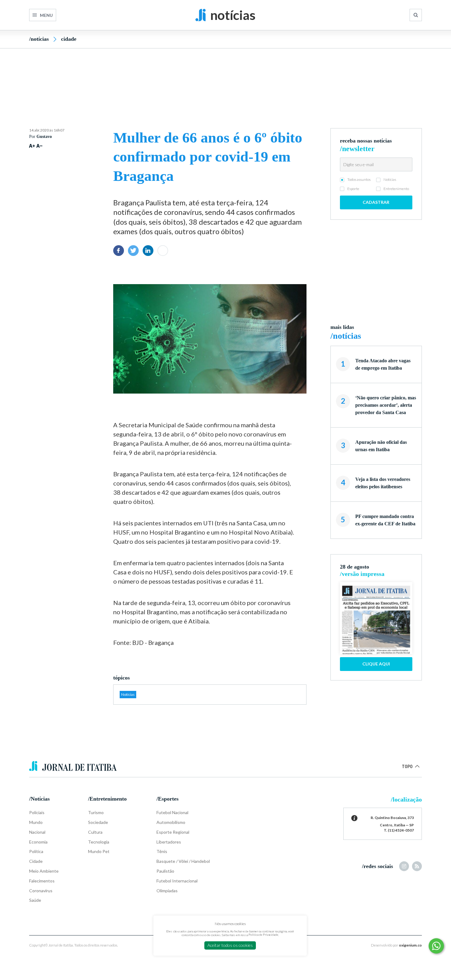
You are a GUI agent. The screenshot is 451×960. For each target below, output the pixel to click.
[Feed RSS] (417, 866)
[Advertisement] (225, 78)
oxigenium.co (410, 945)
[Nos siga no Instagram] (404, 866)
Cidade (68, 39)
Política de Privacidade (263, 934)
